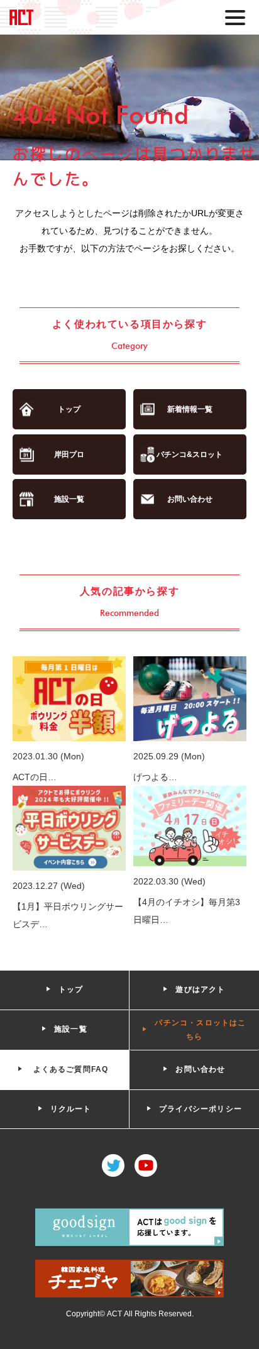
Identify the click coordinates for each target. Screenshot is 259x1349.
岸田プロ (69, 454)
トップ (69, 409)
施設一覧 (69, 499)
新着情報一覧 (189, 409)
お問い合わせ (189, 499)
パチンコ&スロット (190, 454)
